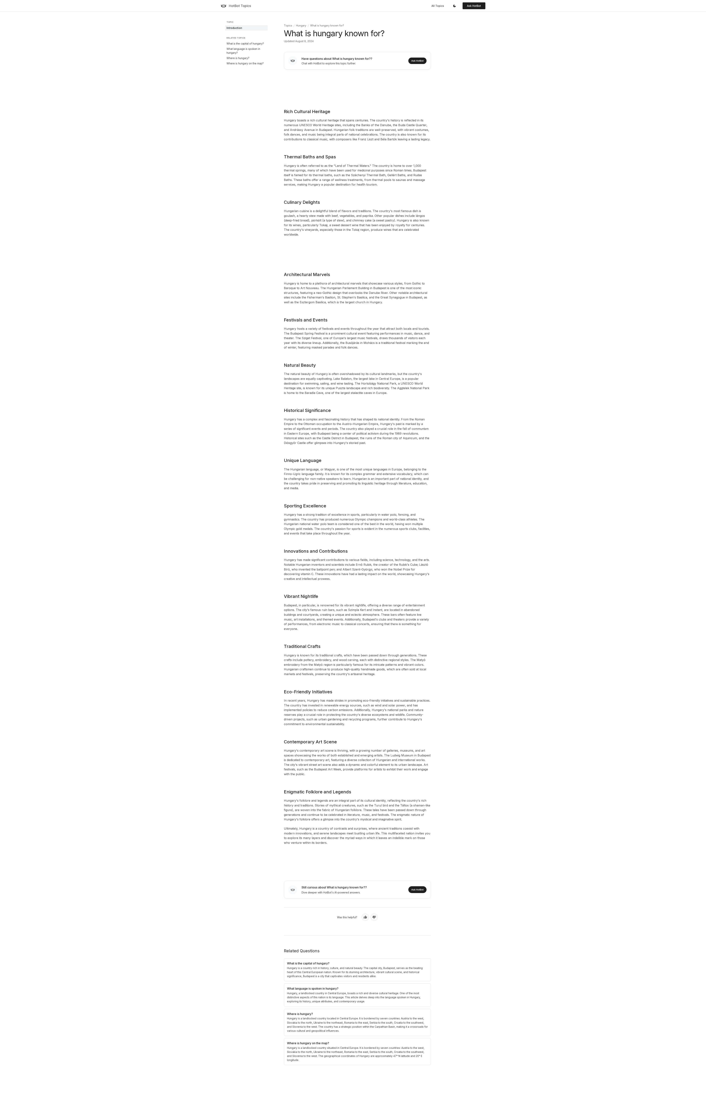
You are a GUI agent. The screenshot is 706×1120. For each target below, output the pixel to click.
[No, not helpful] (374, 917)
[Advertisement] (357, 86)
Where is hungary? (238, 58)
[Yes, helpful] (365, 917)
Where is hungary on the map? (245, 63)
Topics (288, 25)
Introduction (234, 27)
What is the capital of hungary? (245, 43)
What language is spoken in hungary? (243, 50)
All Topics (438, 5)
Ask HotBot (474, 5)
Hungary (301, 25)
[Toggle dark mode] (454, 6)
